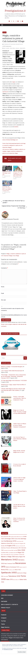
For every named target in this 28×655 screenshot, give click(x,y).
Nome (2, 286)
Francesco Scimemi (20, 545)
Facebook (3, 614)
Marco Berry (12, 48)
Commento (4, 268)
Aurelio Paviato (15, 536)
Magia (21, 552)
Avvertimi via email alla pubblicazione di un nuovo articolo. (14, 316)
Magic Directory (5, 627)
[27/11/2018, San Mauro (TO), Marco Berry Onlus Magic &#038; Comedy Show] (7, 183)
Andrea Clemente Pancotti (18, 44)
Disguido (22, 543)
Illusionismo (17, 547)
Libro (21, 550)
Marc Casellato (6, 48)
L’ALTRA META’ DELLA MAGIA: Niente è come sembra (19, 506)
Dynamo (4, 545)
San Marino (11, 569)
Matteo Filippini (20, 556)
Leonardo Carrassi (8, 550)
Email (2, 293)
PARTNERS (4, 601)
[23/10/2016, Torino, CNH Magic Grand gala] (7, 168)
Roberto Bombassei (12, 567)
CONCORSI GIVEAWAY (7, 595)
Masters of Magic (8, 556)
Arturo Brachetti (6, 536)
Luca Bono (4, 552)
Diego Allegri (16, 543)
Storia (6, 576)
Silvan (18, 569)
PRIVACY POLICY (5, 607)
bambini (16, 126)
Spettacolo (9, 572)
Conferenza (10, 541)
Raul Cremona (9, 563)
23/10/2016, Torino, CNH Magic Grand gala (6, 173)
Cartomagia (9, 538)
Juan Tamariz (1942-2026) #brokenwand (11, 370)
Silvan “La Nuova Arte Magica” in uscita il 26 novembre (19, 520)
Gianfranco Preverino (7, 547)
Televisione (14, 576)
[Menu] (2, 25)
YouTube (3, 621)
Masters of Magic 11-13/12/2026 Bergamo (12, 366)
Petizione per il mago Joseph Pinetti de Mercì (13, 384)
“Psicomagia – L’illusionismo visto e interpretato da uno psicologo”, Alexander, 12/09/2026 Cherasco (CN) (13, 376)
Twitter (3, 624)
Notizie (4, 32)
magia (13, 82)
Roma (4, 569)
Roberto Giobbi (23, 567)
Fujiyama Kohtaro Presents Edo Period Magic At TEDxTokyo (13, 207)
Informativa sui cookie (8, 649)
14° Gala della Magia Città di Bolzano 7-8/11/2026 (14, 380)
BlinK (21, 536)
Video (9, 579)
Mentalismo (9, 559)
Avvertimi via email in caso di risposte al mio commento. (12, 309)
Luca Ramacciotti (12, 552)
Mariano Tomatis (19, 554)
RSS (2, 598)
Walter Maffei (22, 48)
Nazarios (17, 48)
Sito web (3, 300)
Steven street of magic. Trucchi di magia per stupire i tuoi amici (19, 479)
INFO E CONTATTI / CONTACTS (9, 604)
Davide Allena (20, 541)
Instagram (3, 618)
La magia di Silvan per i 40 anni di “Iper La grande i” (13, 201)
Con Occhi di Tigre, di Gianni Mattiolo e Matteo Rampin (19, 438)
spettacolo (5, 91)
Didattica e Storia (6, 543)
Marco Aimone (4, 554)
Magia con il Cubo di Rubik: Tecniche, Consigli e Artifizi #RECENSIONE (19, 411)
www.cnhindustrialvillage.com (10, 139)
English (11, 545)
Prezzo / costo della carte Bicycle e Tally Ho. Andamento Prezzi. (19, 398)
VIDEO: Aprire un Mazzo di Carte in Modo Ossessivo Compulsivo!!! (19, 425)
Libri (15, 550)
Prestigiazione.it (15, 10)
